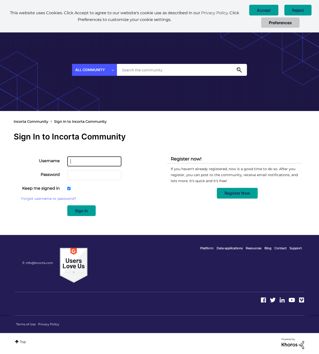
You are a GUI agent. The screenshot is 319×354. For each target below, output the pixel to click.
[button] (263, 10)
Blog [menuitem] (267, 248)
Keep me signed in (41, 188)
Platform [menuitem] (207, 248)
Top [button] (23, 342)
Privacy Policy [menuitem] (48, 324)
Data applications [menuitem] (230, 248)
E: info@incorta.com (37, 263)
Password (50, 174)
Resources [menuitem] (253, 248)
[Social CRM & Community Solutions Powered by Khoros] (293, 343)
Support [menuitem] (296, 248)
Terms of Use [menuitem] (26, 324)
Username (49, 160)
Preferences (280, 22)
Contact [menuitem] (280, 248)
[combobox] (182, 70)
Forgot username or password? (48, 198)
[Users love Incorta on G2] (73, 265)
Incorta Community (31, 121)
